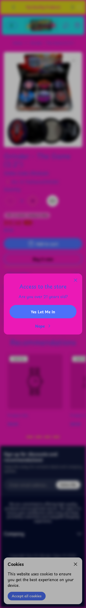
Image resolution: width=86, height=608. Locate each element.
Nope (40, 326)
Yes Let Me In (43, 311)
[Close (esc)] (75, 280)
